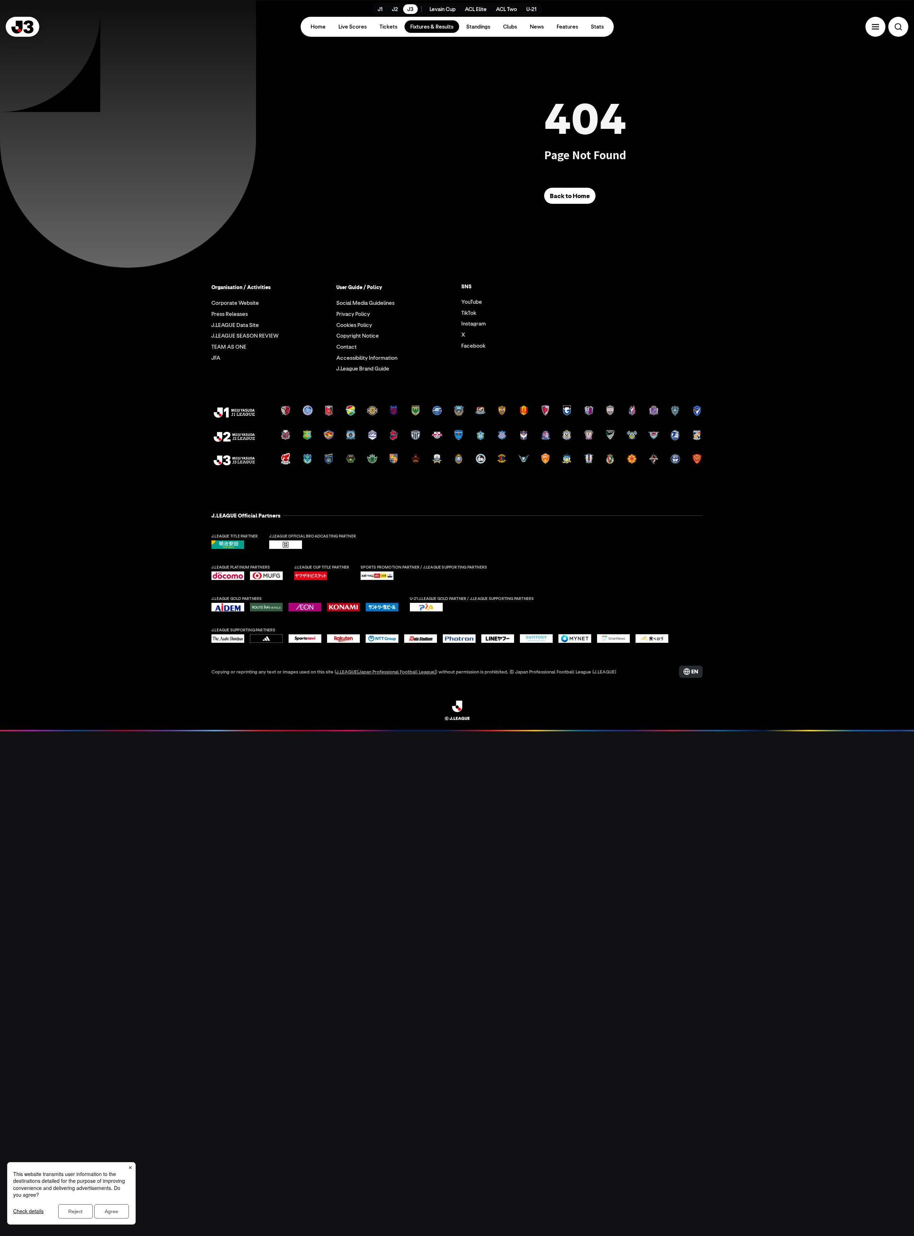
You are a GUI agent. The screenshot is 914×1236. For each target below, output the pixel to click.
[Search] (898, 27)
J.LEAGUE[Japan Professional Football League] (386, 671)
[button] (875, 27)
